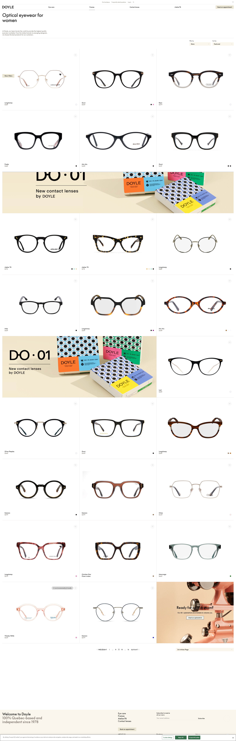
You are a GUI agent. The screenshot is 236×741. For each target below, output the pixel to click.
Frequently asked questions (119, 2)
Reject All (180, 737)
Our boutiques (106, 2)
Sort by (214, 41)
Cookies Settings (167, 737)
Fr (133, 2)
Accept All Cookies (194, 737)
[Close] (233, 738)
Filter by (191, 41)
